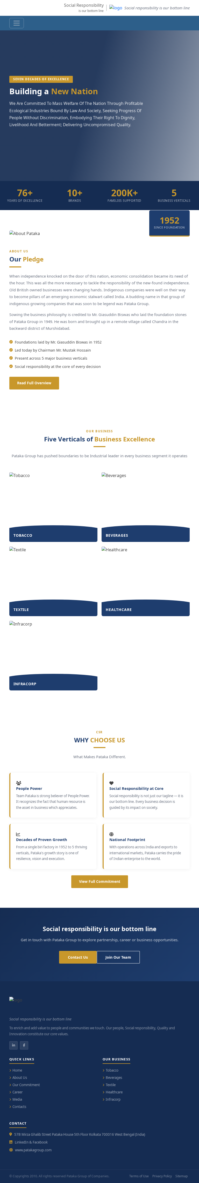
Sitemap (181, 1176)
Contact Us (78, 957)
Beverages (114, 1077)
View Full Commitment (99, 881)
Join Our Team (118, 957)
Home (17, 1070)
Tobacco (112, 1070)
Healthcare (114, 1092)
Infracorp (113, 1099)
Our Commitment (26, 1085)
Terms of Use (139, 1176)
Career (17, 1092)
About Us (19, 1077)
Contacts (19, 1106)
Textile (111, 1085)
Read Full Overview (34, 382)
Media (17, 1099)
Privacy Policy (162, 1176)
